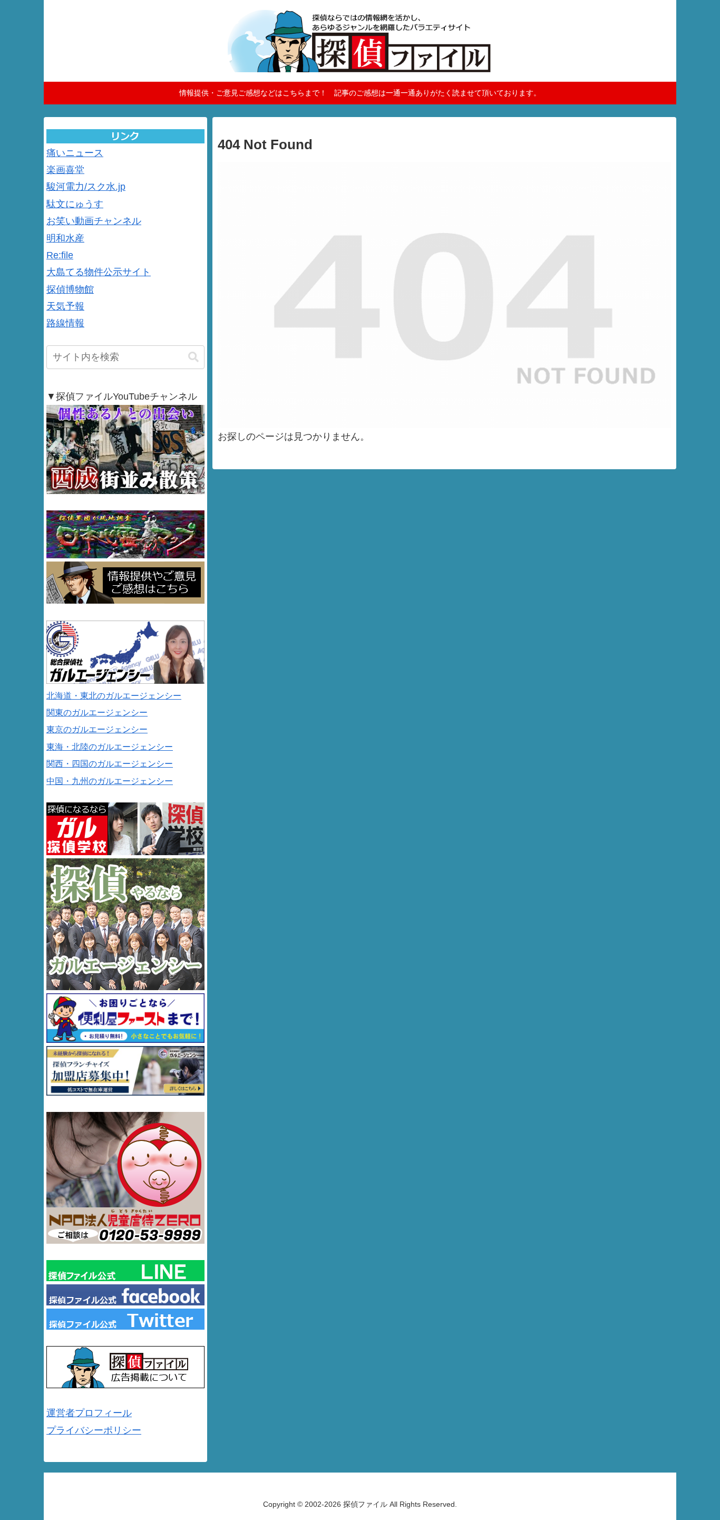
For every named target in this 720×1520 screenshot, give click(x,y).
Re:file (59, 255)
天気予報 (65, 306)
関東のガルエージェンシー (97, 712)
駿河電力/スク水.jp (85, 186)
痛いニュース (74, 153)
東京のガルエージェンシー (97, 729)
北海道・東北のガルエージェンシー (113, 695)
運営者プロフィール (89, 1413)
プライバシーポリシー (93, 1430)
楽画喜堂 (65, 169)
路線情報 (65, 323)
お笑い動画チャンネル (93, 221)
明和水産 (65, 238)
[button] (193, 357)
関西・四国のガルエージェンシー (109, 763)
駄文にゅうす (74, 204)
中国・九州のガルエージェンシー (109, 781)
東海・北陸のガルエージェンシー (109, 746)
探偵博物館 (70, 289)
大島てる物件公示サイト (98, 272)
